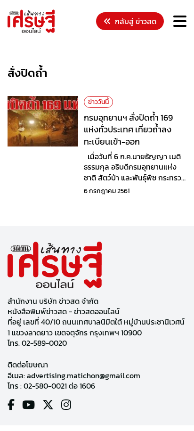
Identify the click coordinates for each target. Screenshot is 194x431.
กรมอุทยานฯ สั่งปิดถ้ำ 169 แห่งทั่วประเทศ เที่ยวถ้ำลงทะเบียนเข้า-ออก (128, 129)
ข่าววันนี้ (98, 102)
